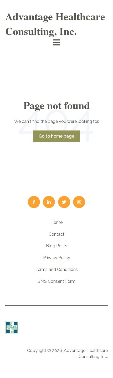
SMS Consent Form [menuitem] (56, 281)
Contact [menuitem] (56, 234)
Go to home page (56, 136)
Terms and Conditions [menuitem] (56, 269)
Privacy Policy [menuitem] (56, 257)
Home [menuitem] (56, 222)
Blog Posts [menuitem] (56, 245)
